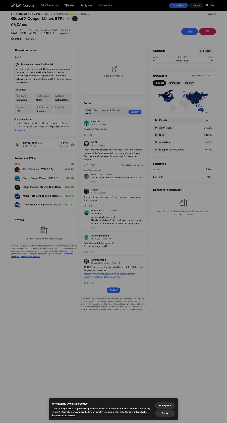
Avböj (165, 413)
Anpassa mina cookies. (63, 415)
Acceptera (165, 405)
